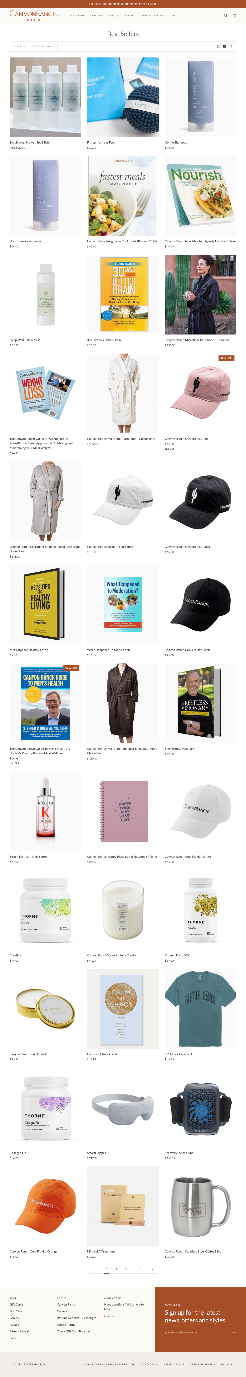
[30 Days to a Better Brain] (123, 294)
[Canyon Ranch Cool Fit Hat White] (200, 811)
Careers (62, 1311)
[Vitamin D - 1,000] (200, 910)
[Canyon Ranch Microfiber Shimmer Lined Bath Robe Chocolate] (123, 703)
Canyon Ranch (66, 1304)
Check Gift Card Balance (73, 1331)
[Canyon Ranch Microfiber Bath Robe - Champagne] (123, 393)
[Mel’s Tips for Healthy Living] (45, 605)
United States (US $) (27, 1364)
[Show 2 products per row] (218, 46)
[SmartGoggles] (123, 1107)
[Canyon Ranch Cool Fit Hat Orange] (45, 1206)
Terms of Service (202, 1364)
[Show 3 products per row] (224, 46)
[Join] (231, 1332)
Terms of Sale (174, 1364)
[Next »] (152, 1269)
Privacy (227, 1364)
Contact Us (149, 1364)
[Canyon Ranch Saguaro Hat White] (123, 501)
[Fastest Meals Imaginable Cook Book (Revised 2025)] (123, 196)
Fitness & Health (20, 1331)
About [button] (61, 1298)
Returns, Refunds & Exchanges (76, 1318)
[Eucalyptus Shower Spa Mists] (45, 97)
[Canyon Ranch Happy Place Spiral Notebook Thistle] (123, 811)
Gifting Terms (66, 1324)
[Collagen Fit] (45, 1107)
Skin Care (16, 1311)
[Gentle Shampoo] (200, 97)
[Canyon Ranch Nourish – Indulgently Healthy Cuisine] (200, 196)
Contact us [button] (113, 1298)
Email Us (109, 1316)
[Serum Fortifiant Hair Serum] (45, 811)
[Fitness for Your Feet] (123, 97)
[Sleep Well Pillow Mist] (45, 294)
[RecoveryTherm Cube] (200, 1107)
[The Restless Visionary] (200, 703)
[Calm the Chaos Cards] (123, 1009)
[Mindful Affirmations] (123, 1206)
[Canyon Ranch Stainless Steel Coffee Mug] (200, 1206)
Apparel (15, 1324)
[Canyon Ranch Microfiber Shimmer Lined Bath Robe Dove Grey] (45, 501)
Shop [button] (13, 1298)
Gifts (13, 1338)
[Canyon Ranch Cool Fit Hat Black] (200, 605)
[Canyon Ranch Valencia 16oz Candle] (123, 910)
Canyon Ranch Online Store (106, 1364)
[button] (96, 15)
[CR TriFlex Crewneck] (200, 1009)
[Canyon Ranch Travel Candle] (45, 1009)
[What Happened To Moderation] (123, 605)
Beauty (14, 1318)
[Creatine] (45, 910)
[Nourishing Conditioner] (45, 196)
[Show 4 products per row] (232, 46)
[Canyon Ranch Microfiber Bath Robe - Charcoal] (200, 294)
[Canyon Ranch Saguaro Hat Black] (200, 501)
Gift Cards (16, 1304)
